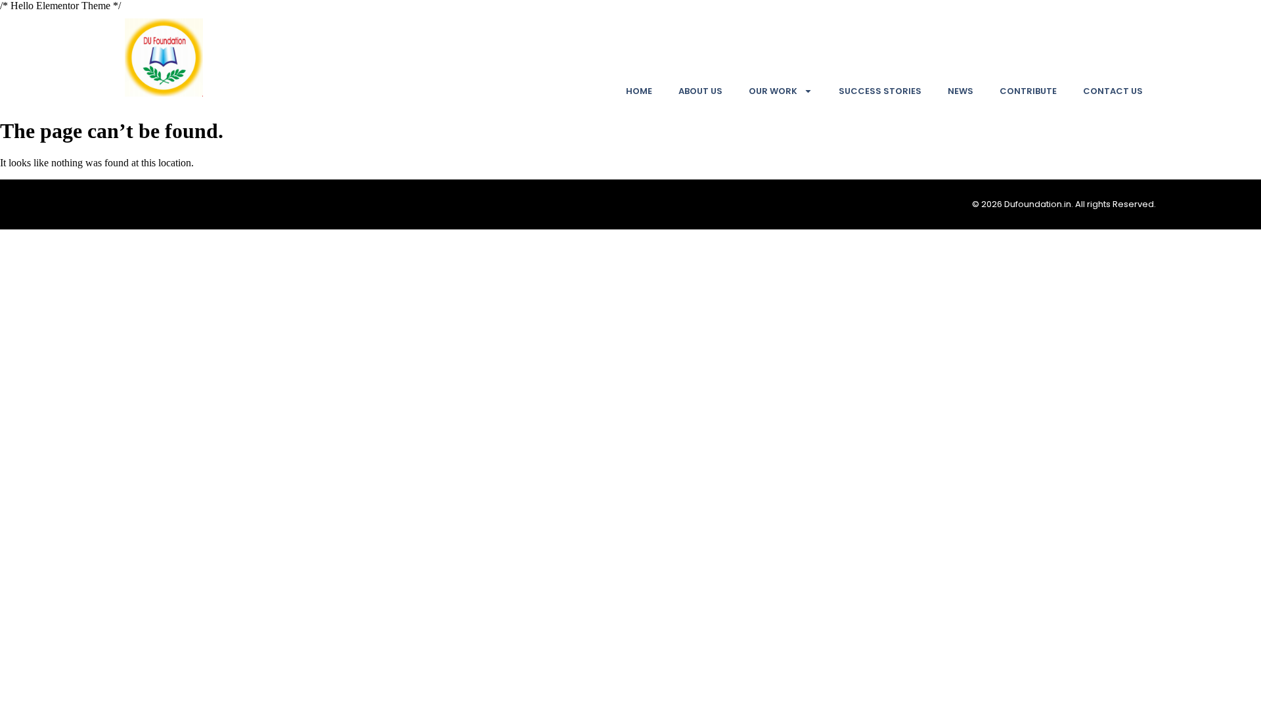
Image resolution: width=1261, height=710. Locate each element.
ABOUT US (700, 91)
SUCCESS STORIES (880, 91)
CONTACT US (1113, 91)
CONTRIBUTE (1028, 91)
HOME (639, 91)
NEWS (960, 91)
